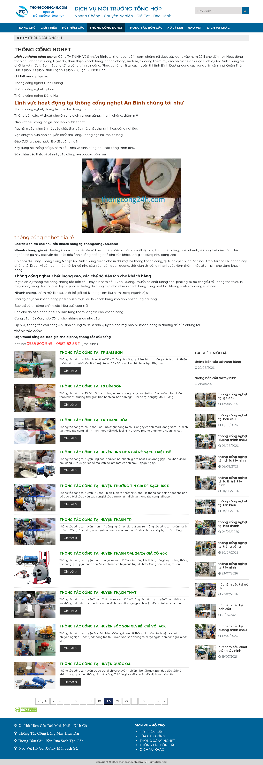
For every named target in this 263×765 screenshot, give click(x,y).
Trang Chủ (26, 28)
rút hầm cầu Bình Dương (114, 282)
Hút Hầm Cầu (73, 28)
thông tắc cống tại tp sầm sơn (91, 353)
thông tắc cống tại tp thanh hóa (93, 420)
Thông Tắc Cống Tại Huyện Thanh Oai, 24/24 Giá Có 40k (113, 553)
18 (90, 701)
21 (117, 701)
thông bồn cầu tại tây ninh (215, 378)
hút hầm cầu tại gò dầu (233, 586)
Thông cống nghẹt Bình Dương (38, 83)
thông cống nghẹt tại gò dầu (232, 396)
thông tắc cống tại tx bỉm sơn (90, 386)
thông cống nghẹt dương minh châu (232, 438)
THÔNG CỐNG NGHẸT (157, 741)
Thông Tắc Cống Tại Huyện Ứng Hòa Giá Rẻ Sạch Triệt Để (115, 452)
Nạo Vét (195, 28)
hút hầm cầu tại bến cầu (230, 607)
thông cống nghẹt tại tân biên (232, 503)
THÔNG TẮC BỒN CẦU (158, 745)
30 (143, 701)
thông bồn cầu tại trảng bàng (218, 362)
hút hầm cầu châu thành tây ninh (232, 649)
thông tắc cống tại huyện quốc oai (96, 664)
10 (75, 701)
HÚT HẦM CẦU (152, 732)
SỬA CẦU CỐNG (152, 736)
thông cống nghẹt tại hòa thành (232, 524)
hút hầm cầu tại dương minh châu (232, 628)
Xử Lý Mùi (175, 28)
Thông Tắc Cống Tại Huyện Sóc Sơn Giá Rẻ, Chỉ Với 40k (113, 626)
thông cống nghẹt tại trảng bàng (232, 545)
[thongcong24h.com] (41, 11)
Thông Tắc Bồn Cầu (145, 28)
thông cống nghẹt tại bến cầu (232, 417)
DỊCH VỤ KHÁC (152, 749)
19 (99, 701)
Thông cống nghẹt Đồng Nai (36, 96)
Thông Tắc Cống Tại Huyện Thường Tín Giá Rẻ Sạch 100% (115, 486)
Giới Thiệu (48, 28)
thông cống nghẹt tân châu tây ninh (232, 459)
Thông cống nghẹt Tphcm (34, 89)
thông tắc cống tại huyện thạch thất (98, 593)
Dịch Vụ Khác (218, 28)
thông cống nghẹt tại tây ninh (232, 565)
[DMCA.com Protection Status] (25, 709)
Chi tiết (69, 371)
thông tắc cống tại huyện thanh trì (96, 520)
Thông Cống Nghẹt (106, 28)
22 (126, 701)
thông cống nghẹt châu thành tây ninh (232, 481)
